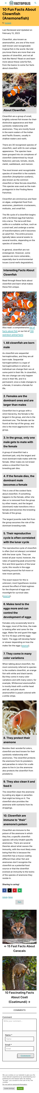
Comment (7, 1017)
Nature (10, 897)
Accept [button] (20, 1088)
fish (19, 902)
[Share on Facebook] (4, 890)
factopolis (8, 23)
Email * (8, 1045)
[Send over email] (20, 890)
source (6, 596)
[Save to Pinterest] (15, 890)
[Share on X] (10, 890)
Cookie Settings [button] (9, 1088)
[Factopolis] (20, 3)
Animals (5, 897)
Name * (8, 1035)
